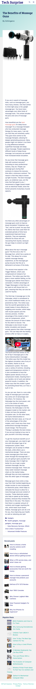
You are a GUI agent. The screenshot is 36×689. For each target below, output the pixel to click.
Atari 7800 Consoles (17, 590)
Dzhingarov (10, 21)
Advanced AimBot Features (17, 531)
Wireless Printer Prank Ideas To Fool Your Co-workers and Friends (20, 670)
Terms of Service (28, 684)
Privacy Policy (17, 684)
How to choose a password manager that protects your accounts (19, 578)
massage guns (17, 523)
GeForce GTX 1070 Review (19, 584)
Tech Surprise (12, 2)
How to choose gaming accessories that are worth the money (20, 569)
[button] (30, 2)
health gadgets (13, 521)
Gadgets (11, 518)
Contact (18, 686)
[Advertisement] (18, 80)
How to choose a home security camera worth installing (18, 547)
